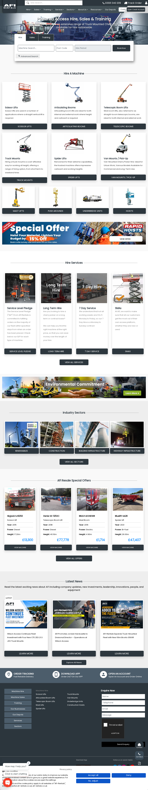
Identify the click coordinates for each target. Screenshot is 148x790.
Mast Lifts (40, 705)
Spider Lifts (40, 708)
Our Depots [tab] (18, 714)
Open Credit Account (135, 9)
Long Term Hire (56, 351)
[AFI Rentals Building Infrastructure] (92, 434)
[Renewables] (21, 434)
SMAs (128, 351)
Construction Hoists (76, 705)
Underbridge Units (75, 701)
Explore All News (74, 662)
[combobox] (54, 2)
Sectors (70, 9)
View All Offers (74, 558)
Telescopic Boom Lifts (45, 701)
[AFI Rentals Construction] (57, 434)
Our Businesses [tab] (18, 708)
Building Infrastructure (92, 450)
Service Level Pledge (20, 351)
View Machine (20, 547)
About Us (82, 9)
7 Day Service (92, 351)
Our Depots (110, 9)
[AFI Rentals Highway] (127, 434)
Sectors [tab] (18, 726)
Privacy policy (66, 769)
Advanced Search (29, 56)
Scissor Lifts (41, 694)
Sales (36, 9)
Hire (28, 9)
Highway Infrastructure (127, 450)
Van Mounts (72, 698)
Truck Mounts (73, 694)
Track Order (134, 3)
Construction (57, 450)
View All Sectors (74, 461)
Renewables (21, 450)
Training (47, 9)
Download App (81, 760)
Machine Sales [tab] (18, 697)
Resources (96, 9)
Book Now (121, 48)
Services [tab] (18, 720)
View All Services (74, 362)
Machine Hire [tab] (18, 691)
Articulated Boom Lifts (45, 698)
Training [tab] (18, 703)
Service (58, 9)
